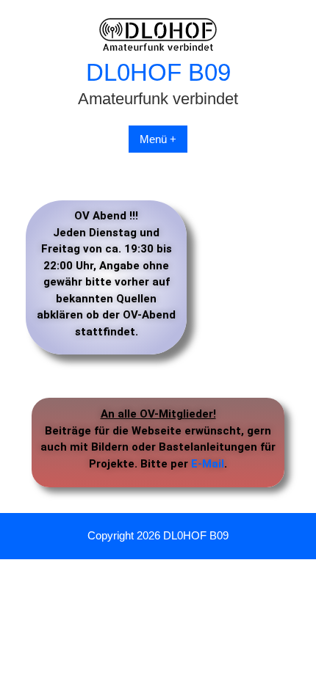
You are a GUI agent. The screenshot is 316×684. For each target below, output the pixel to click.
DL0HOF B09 (158, 72)
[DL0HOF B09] (158, 48)
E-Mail (207, 463)
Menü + (158, 139)
